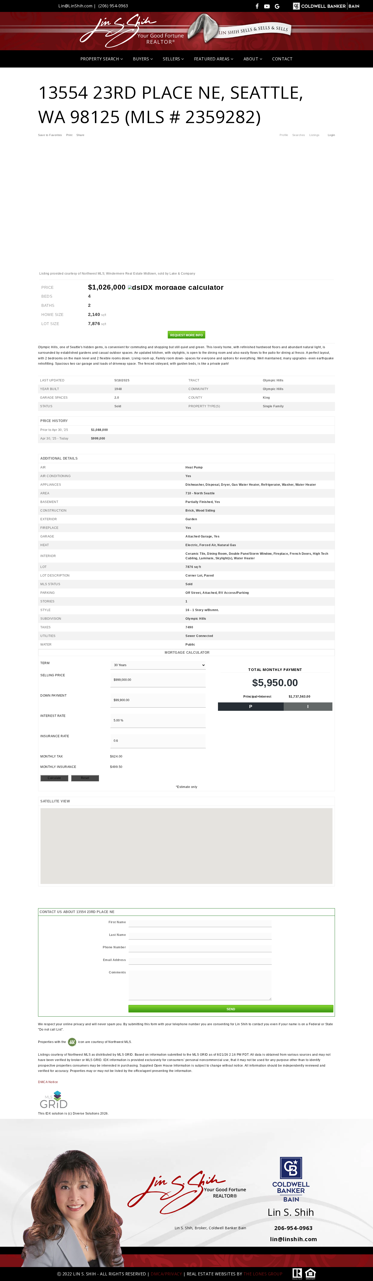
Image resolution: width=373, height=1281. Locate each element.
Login (331, 135)
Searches (298, 135)
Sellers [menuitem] (172, 59)
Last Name (117, 935)
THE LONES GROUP (263, 1274)
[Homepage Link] (186, 30)
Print (69, 135)
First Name (117, 922)
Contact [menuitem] (282, 59)
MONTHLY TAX (51, 756)
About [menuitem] (252, 59)
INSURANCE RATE (54, 736)
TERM (44, 663)
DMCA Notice (48, 1082)
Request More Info (186, 335)
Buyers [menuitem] (141, 59)
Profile (284, 135)
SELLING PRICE (52, 675)
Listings (314, 135)
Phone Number (114, 947)
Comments (117, 972)
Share (80, 135)
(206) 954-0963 (113, 6)
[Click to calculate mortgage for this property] (176, 287)
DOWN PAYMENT (53, 695)
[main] (186, 592)
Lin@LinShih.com (75, 6)
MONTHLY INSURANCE (58, 767)
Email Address (114, 960)
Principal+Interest (257, 696)
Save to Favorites (50, 135)
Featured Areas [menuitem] (212, 59)
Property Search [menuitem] (100, 59)
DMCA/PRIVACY (166, 1274)
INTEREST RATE (53, 716)
